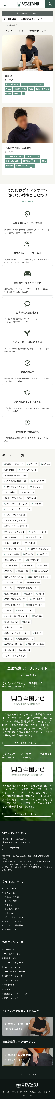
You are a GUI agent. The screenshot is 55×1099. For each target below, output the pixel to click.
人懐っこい (12, 554)
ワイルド (30, 543)
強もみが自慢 (12, 593)
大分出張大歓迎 (13, 582)
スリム (31, 498)
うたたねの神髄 (28, 470)
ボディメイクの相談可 (16, 526)
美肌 (38, 633)
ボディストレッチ (12, 953)
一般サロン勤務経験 (39, 548)
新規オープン (10, 958)
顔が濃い (24, 650)
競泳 (26, 622)
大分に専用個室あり (39, 577)
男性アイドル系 (25, 610)
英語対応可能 (25, 638)
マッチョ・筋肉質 (14, 532)
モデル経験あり (13, 537)
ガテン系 (10, 492)
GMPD (9, 470)
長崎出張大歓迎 (35, 644)
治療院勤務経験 (13, 605)
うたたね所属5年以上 (16, 481)
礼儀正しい (11, 622)
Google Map (13, 848)
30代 (32, 464)
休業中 (28, 554)
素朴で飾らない (13, 627)
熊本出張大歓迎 (35, 605)
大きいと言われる (14, 577)
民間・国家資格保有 (15, 599)
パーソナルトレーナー (14, 971)
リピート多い (34, 537)
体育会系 (28, 565)
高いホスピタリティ (15, 655)
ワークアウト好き (14, 548)
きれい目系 (38, 481)
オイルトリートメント (14, 980)
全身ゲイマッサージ (13, 949)
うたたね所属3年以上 (16, 475)
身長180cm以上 (13, 644)
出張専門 (22, 571)
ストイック (27, 492)
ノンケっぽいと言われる (17, 509)
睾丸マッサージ (11, 989)
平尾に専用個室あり (27, 588)
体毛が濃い (33, 560)
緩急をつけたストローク (17, 633)
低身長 (42, 554)
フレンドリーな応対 (15, 520)
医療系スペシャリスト (14, 976)
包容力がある (40, 571)
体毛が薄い (11, 565)
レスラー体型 (12, 543)
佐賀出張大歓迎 (13, 560)
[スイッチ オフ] (50, 4)
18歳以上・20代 (14, 464)
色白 (8, 638)
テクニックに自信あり (16, 503)
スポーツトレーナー (13, 967)
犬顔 (8, 610)
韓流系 (9, 650)
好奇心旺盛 (33, 582)
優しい (43, 565)
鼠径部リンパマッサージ (15, 994)
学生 (8, 588)
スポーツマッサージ (13, 962)
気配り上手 (37, 599)
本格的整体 (9, 985)
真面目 (37, 616)
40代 (46, 464)
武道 (40, 593)
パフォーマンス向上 (15, 515)
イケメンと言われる (15, 486)
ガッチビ (36, 486)
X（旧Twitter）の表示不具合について (23, 19)
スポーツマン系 (13, 498)
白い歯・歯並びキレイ (16, 616)
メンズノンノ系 (38, 532)
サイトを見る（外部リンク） (27, 743)
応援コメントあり (12, 998)
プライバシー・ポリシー (27, 1074)
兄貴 (8, 571)
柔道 (28, 593)
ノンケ (37, 503)
